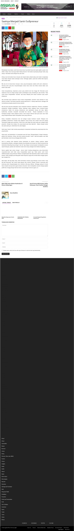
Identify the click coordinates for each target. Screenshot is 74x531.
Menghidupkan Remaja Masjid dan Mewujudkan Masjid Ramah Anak (64, 51)
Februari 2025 (4, 306)
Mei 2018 (3, 416)
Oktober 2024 (4, 314)
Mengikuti (61, 22)
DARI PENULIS (15, 202)
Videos (28, 14)
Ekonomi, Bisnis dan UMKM (7, 456)
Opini (7, 17)
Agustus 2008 (4, 430)
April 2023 (4, 353)
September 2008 (5, 427)
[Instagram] (67, 1)
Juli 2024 (3, 321)
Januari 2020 (4, 401)
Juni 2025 (4, 297)
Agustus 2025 (4, 293)
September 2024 (5, 316)
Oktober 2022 (4, 366)
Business (3, 448)
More (33, 14)
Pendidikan (4, 494)
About (12, 1)
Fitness (3, 461)
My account (67, 529)
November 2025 (5, 286)
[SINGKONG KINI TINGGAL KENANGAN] (25, 210)
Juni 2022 (4, 375)
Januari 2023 (4, 360)
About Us (29, 527)
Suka (54, 22)
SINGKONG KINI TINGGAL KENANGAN (23, 217)
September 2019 (5, 410)
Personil (34, 527)
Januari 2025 (4, 308)
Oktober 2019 (4, 408)
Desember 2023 (5, 336)
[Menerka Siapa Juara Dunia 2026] (9, 210)
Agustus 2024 (4, 319)
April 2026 (4, 275)
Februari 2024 (4, 332)
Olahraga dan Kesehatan (7, 486)
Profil (3, 501)
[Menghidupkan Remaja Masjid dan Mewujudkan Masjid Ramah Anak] (54, 51)
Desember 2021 (5, 388)
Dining (3, 453)
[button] (71, 14)
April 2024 (4, 327)
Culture (3, 451)
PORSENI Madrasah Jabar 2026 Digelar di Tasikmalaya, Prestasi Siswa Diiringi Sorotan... (65, 58)
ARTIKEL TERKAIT (6, 202)
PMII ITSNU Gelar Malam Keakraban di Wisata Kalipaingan (12, 184)
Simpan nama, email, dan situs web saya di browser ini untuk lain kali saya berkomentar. (21, 250)
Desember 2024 (5, 310)
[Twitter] (70, 1)
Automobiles (4, 443)
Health (3, 466)
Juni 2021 (4, 397)
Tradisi (3, 512)
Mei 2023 (3, 351)
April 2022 (4, 380)
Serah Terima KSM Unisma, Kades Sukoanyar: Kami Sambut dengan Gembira (39, 185)
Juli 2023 (3, 347)
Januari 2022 (4, 386)
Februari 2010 (4, 423)
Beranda (3, 17)
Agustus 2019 (4, 412)
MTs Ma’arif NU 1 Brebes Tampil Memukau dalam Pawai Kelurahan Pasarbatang (64, 66)
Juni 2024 (4, 323)
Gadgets (3, 463)
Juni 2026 (4, 271)
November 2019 (5, 406)
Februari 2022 (4, 384)
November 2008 (5, 425)
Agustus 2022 (4, 371)
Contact (16, 1)
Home (4, 14)
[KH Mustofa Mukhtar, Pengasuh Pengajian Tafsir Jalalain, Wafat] (54, 37)
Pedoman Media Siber (41, 527)
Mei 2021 (3, 399)
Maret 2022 (4, 382)
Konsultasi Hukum (58, 527)
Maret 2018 (4, 419)
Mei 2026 (3, 273)
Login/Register (61, 529)
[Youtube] (72, 1)
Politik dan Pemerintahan (7, 499)
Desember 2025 (5, 284)
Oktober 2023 (4, 340)
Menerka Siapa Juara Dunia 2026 (8, 217)
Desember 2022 (5, 362)
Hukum (3, 471)
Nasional (3, 481)
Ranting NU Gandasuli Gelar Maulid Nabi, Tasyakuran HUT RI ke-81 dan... (65, 43)
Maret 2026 (4, 277)
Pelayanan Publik (5, 491)
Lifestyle (9, 14)
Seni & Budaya (5, 504)
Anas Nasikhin (7, 23)
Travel (22, 14)
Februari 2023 (4, 358)
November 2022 (5, 364)
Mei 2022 (3, 377)
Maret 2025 (4, 303)
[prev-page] (45, 202)
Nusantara (4, 484)
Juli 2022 (3, 373)
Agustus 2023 (4, 345)
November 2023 (5, 338)
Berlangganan (69, 23)
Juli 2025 (3, 295)
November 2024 (5, 312)
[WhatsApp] (13, 27)
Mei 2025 (3, 299)
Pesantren (4, 496)
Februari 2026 (4, 280)
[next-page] (47, 202)
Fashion (16, 14)
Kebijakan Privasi (50, 527)
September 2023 (5, 343)
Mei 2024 (3, 325)
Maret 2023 (4, 356)
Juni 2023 (4, 349)
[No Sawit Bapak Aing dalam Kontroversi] (40, 210)
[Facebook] (65, 1)
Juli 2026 (3, 269)
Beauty (3, 446)
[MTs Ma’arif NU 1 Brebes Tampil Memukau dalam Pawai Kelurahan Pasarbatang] (54, 67)
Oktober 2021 (4, 393)
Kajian (3, 474)
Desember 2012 (5, 421)
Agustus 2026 (4, 266)
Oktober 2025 (4, 288)
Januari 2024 (4, 334)
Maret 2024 (4, 330)
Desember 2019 (5, 403)
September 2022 (5, 369)
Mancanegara (4, 479)
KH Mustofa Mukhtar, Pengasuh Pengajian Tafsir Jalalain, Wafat (65, 36)
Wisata (3, 519)
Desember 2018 (5, 414)
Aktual (60, 39)
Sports (3, 509)
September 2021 (5, 395)
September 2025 (5, 290)
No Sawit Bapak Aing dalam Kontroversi (39, 217)
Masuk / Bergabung (5, 1)
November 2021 (5, 390)
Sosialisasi (4, 507)
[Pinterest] (9, 27)
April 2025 (4, 301)
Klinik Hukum (4, 476)
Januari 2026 (4, 282)
